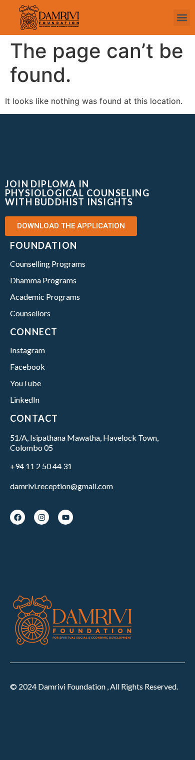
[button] (182, 17)
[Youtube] (65, 517)
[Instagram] (41, 517)
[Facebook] (17, 517)
